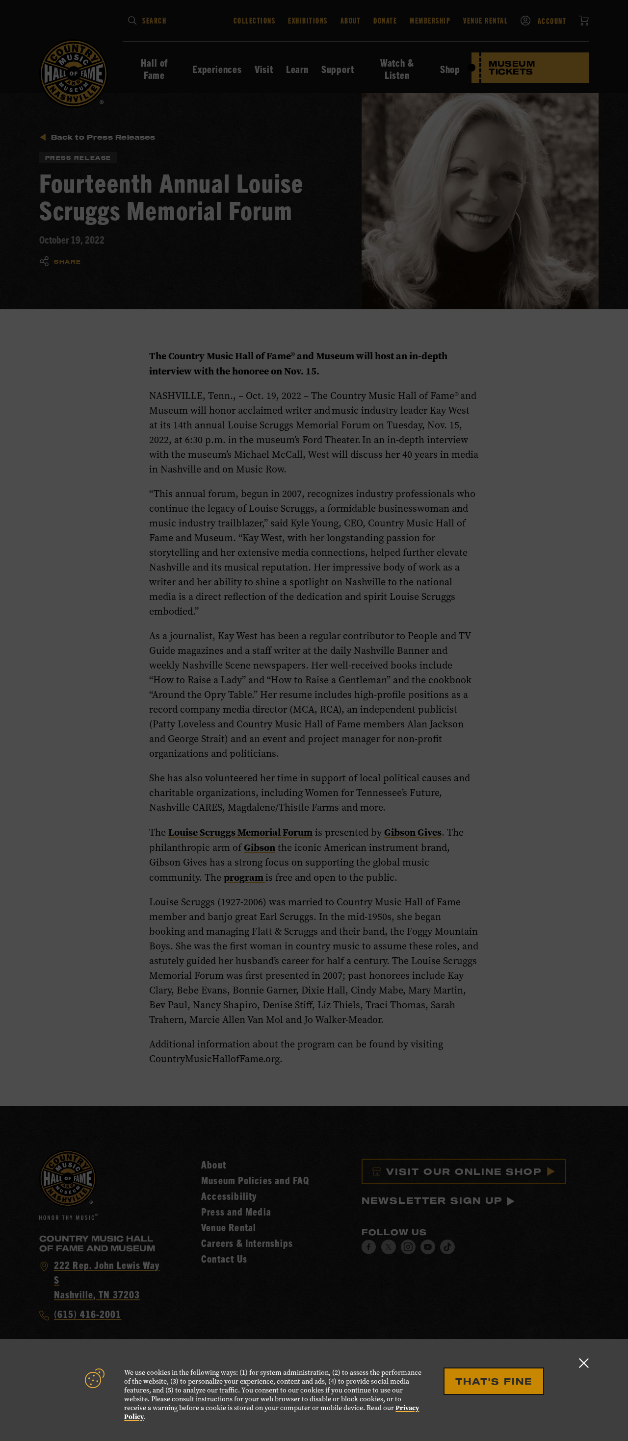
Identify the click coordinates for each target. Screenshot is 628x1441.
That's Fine (493, 1381)
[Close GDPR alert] (584, 1362)
